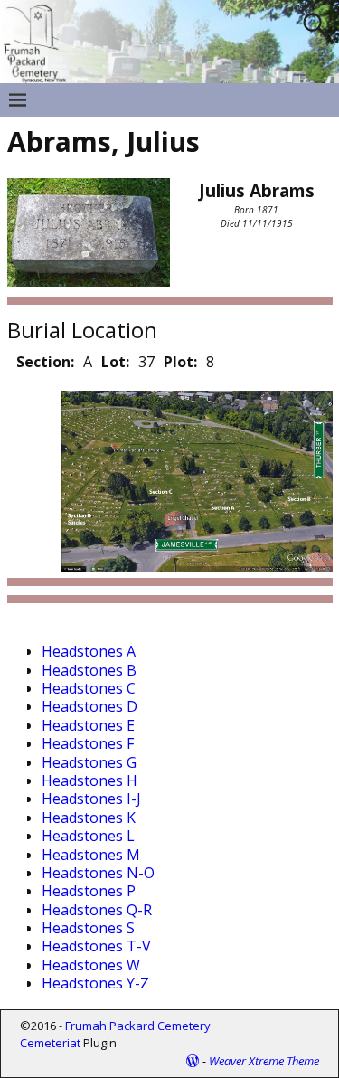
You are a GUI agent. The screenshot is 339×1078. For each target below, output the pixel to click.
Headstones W (91, 965)
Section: (45, 362)
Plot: (180, 362)
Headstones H (89, 780)
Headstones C (89, 688)
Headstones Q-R (97, 910)
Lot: (115, 362)
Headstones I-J (91, 798)
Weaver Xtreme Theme (264, 1061)
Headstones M (91, 855)
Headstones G (89, 762)
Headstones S (88, 928)
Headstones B (89, 670)
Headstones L (88, 836)
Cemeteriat (50, 1043)
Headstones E (88, 725)
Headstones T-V (96, 946)
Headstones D (89, 706)
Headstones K (89, 817)
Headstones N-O (98, 873)
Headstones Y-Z (95, 983)
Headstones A (89, 651)
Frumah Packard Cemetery (138, 1025)
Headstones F (88, 743)
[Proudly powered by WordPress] (192, 1061)
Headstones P (89, 891)
